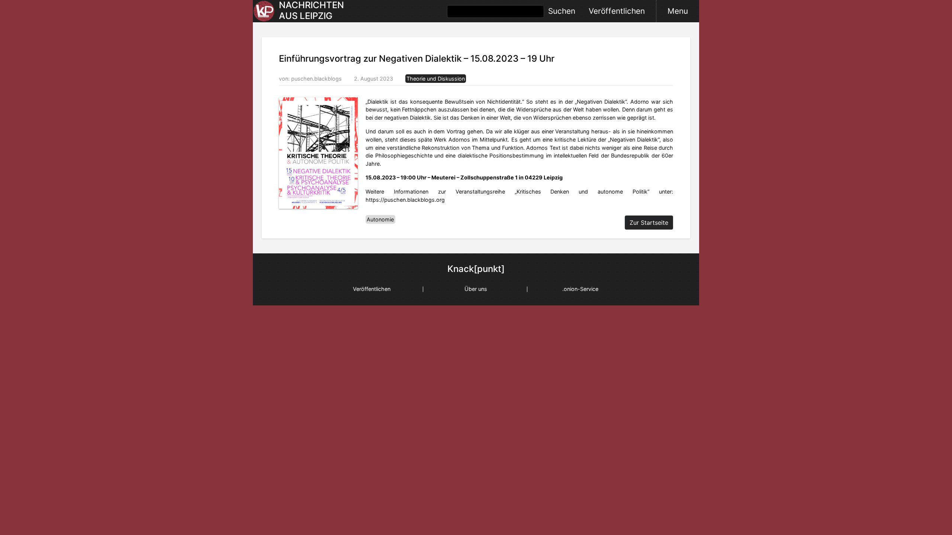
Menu (678, 11)
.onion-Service (580, 289)
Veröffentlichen (617, 11)
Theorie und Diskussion (435, 78)
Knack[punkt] (476, 269)
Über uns (475, 289)
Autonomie (380, 219)
